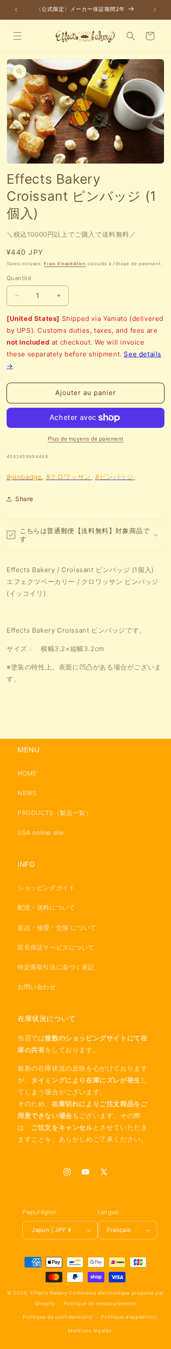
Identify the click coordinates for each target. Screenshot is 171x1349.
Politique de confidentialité (58, 1317)
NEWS (27, 793)
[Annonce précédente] (16, 9)
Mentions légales (89, 1331)
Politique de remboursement (100, 1303)
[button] (17, 36)
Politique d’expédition (129, 1317)
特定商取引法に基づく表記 (56, 967)
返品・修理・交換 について (57, 927)
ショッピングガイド (46, 887)
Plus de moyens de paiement (86, 438)
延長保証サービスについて (56, 947)
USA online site (41, 832)
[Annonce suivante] (154, 9)
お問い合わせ (37, 986)
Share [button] (24, 498)
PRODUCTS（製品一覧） (55, 812)
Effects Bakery (49, 1293)
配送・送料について (46, 907)
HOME (27, 773)
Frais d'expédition (65, 263)
